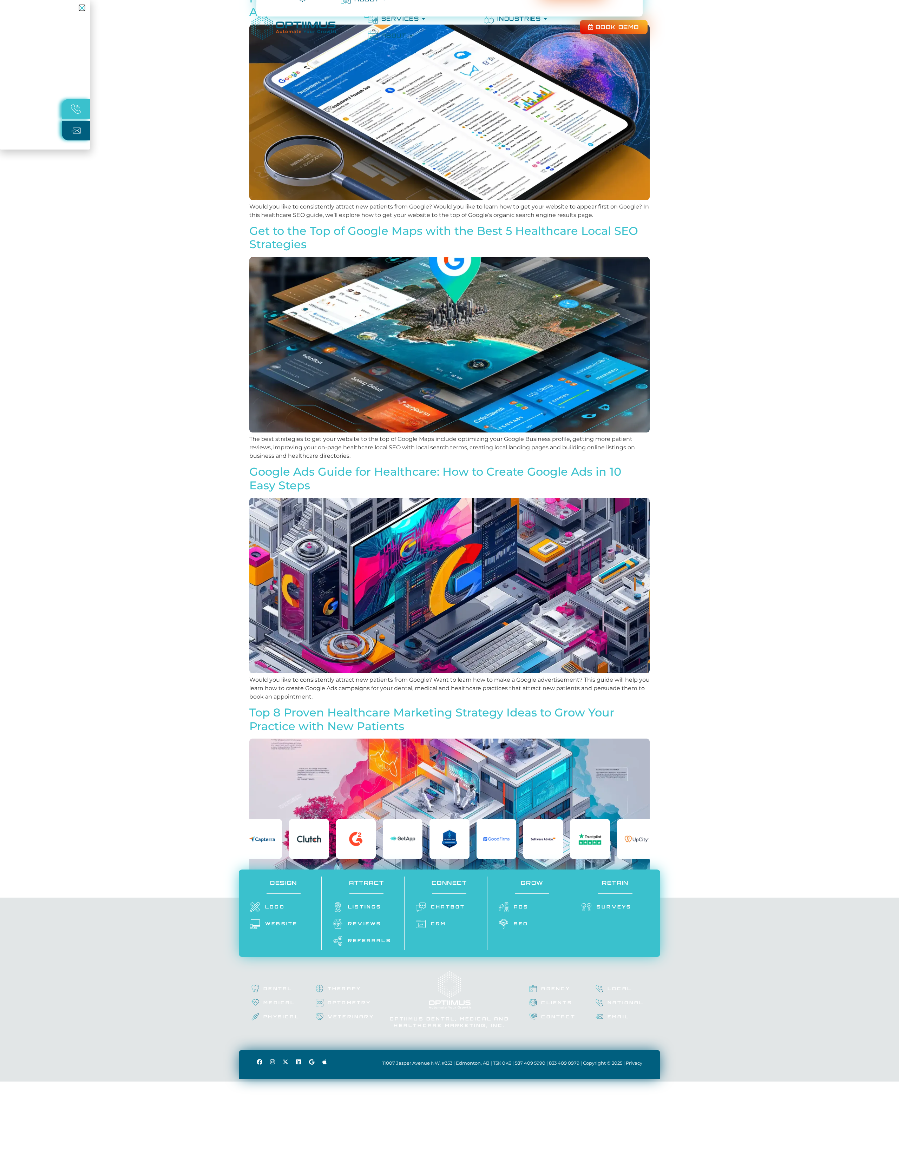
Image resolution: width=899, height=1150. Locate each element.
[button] (82, 8)
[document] (449, 575)
